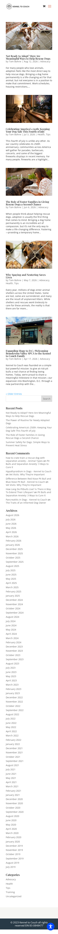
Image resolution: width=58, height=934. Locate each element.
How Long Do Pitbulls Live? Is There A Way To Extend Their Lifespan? (28, 491)
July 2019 (10, 866)
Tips (48, 134)
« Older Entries (14, 393)
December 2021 (14, 748)
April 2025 (11, 582)
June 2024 (11, 625)
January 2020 (13, 841)
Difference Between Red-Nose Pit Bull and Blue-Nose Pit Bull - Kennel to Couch (28, 480)
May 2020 (11, 824)
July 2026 (10, 519)
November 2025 (14, 553)
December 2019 (14, 845)
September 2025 (15, 561)
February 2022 (13, 739)
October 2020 (13, 807)
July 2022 (10, 718)
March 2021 (12, 786)
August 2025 (12, 566)
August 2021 (12, 765)
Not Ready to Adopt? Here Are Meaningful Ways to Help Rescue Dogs (28, 57)
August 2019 (12, 862)
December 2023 (14, 646)
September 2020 (15, 811)
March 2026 (12, 536)
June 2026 (11, 523)
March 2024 (12, 638)
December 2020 (14, 799)
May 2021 (11, 777)
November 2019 (14, 849)
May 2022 (11, 727)
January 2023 (13, 693)
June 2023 (11, 672)
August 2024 (12, 616)
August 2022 (12, 714)
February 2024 (13, 642)
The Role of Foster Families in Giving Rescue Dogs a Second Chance (27, 203)
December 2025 (14, 549)
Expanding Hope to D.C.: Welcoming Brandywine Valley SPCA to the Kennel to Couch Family (28, 353)
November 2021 (14, 752)
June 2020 (11, 820)
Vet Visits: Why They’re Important (27, 474)
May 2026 (11, 527)
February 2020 (13, 837)
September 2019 (15, 858)
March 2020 (12, 833)
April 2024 (11, 633)
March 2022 (12, 735)
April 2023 (11, 680)
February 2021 (13, 790)
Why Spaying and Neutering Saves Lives (26, 276)
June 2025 (11, 574)
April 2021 (11, 782)
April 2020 (11, 828)
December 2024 (14, 599)
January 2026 (13, 544)
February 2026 (13, 540)
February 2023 (13, 689)
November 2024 (14, 604)
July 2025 (10, 570)
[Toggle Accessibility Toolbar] (50, 926)
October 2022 (13, 705)
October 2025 (13, 557)
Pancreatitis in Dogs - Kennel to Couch (26, 499)
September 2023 (15, 659)
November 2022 (14, 701)
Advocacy (45, 61)
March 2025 (12, 587)
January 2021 (13, 794)
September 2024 (15, 612)
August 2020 (12, 816)
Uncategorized (13, 896)
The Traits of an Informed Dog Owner (26, 502)
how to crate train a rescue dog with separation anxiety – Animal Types (25, 459)
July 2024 (10, 621)
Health (41, 134)
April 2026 (11, 532)
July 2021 (10, 769)
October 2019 (13, 854)
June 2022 (11, 722)
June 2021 (11, 773)
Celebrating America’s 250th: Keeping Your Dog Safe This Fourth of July (28, 130)
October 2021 (13, 756)
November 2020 (14, 803)
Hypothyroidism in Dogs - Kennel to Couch (28, 471)
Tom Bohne (15, 61)
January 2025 (13, 595)
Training (10, 892)
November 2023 (14, 650)
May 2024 (11, 629)
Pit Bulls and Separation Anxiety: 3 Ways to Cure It (27, 464)
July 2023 (10, 667)
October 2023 (13, 655)
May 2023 (11, 676)
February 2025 (13, 591)
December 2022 (14, 697)
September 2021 (15, 761)
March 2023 (12, 684)
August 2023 (12, 663)
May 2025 (11, 578)
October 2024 (13, 608)
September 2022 (15, 710)
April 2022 (11, 731)
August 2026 (12, 515)
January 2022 (13, 744)
